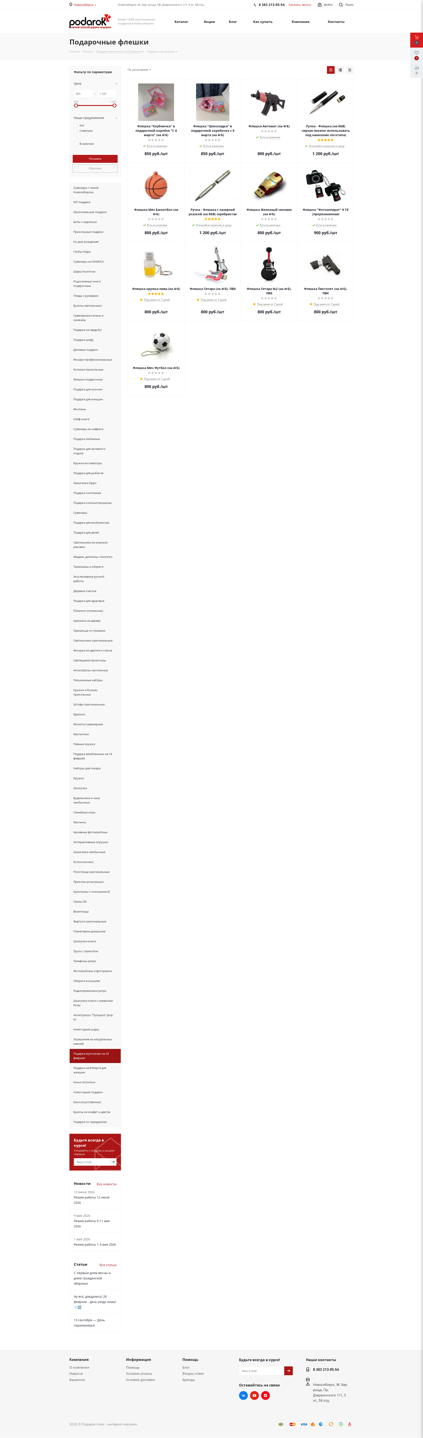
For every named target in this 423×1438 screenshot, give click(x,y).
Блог (186, 1367)
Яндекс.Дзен (265, 1395)
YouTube (254, 1395)
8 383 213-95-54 (326, 1369)
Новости (76, 1373)
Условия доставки (140, 1379)
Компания (79, 1359)
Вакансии (77, 1379)
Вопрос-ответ (193, 1373)
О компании (79, 1367)
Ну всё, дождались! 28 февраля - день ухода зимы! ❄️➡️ (95, 1301)
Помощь (133, 1367)
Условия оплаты (139, 1373)
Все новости (107, 1184)
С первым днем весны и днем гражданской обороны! (92, 1278)
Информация (138, 1359)
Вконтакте (243, 1395)
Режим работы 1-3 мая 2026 (95, 1244)
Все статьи (108, 1265)
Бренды (188, 1379)
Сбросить (95, 168)
